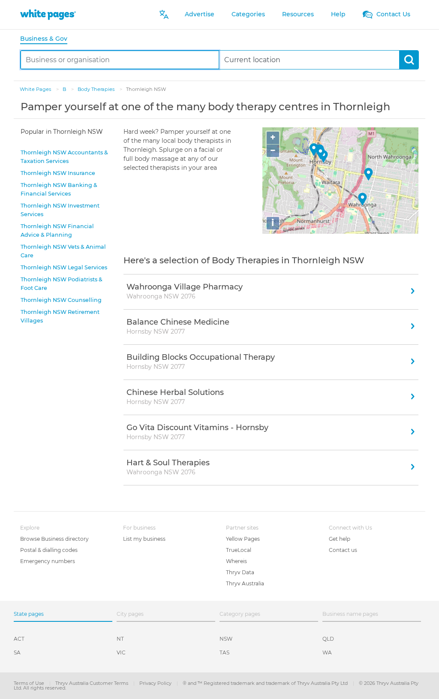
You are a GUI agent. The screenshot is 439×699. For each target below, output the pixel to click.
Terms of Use (29, 683)
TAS (224, 652)
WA (327, 652)
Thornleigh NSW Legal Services (64, 267)
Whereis (236, 561)
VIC (121, 652)
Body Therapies (97, 89)
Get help (339, 539)
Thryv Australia (245, 583)
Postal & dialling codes (49, 550)
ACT (19, 639)
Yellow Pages (243, 539)
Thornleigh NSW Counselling (61, 300)
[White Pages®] (48, 14)
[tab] (47, 39)
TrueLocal (238, 550)
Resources (298, 14)
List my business (144, 539)
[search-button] (408, 60)
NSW (226, 639)
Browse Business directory (54, 539)
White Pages (36, 89)
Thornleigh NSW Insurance (58, 173)
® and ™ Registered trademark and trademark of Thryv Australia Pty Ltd (266, 683)
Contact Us (392, 14)
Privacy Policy (156, 683)
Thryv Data (240, 572)
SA (17, 652)
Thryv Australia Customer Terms (92, 683)
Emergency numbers (47, 561)
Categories (248, 14)
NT (120, 639)
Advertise (199, 14)
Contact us (343, 550)
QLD (328, 639)
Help (338, 14)
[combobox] (120, 60)
